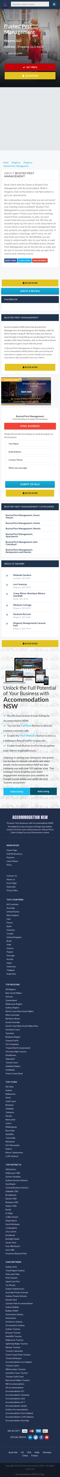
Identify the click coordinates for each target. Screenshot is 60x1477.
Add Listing (43, 791)
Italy (9, 919)
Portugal (10, 955)
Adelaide (10, 1108)
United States (13, 911)
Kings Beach (11, 1220)
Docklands (10, 1235)
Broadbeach (11, 1195)
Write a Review (30, 291)
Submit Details (30, 484)
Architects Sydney (14, 1321)
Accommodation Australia (17, 1420)
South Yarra (11, 1242)
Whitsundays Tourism (15, 1369)
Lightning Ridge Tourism (17, 1343)
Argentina (11, 974)
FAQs (9, 864)
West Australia (12, 1015)
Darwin (9, 1116)
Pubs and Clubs (13, 1274)
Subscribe (11, 886)
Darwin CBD (11, 1198)
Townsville (10, 1138)
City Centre (11, 1231)
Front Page (12, 883)
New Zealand (12, 915)
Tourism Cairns (12, 1365)
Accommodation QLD (15, 1398)
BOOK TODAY (10, 260)
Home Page (12, 850)
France (10, 922)
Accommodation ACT (15, 1402)
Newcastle (10, 1119)
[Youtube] (47, 1437)
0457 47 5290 (15, 53)
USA (29, 1452)
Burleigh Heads (12, 1239)
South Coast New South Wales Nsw (22, 1026)
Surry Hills (10, 1250)
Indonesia (11, 966)
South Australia (13, 1022)
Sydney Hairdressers (15, 1288)
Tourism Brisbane (13, 1358)
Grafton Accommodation (17, 1409)
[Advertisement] (30, 119)
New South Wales (14, 993)
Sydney (9, 1090)
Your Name (13, 443)
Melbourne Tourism (14, 1340)
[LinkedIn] (30, 1437)
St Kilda (9, 1213)
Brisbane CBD (12, 1202)
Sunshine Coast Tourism (17, 1373)
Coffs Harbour (12, 1156)
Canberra (10, 1112)
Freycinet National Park (16, 1253)
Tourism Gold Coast (15, 1376)
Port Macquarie (13, 1145)
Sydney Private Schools (16, 1296)
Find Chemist (11, 1277)
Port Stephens (12, 1044)
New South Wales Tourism (18, 1380)
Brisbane (10, 1105)
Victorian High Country (16, 1051)
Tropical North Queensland (18, 1048)
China (25, 1455)
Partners (11, 857)
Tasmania (10, 1033)
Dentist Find (11, 1299)
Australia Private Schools (17, 1292)
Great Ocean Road (14, 1073)
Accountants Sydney (15, 1325)
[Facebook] (41, 1437)
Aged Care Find (13, 1281)
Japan (9, 963)
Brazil (9, 941)
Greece (10, 948)
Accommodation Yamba (16, 1406)
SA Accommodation (14, 1387)
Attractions (11, 1318)
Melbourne (10, 1094)
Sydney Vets (11, 1267)
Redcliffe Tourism (14, 1336)
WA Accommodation (15, 1384)
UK (22, 1452)
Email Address (15, 451)
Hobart (9, 1149)
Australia (11, 908)
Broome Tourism (13, 1332)
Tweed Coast (12, 1062)
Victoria (9, 996)
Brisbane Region (13, 1037)
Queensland (11, 1000)
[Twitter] (35, 1437)
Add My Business (14, 854)
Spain (9, 926)
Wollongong (11, 1127)
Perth (8, 1097)
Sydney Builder (12, 1307)
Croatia (10, 933)
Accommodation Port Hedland (19, 1413)
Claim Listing (25, 260)
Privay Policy (12, 890)
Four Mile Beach (13, 1246)
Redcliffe (10, 1134)
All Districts (11, 1169)
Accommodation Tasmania (17, 1395)
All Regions (11, 989)
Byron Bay (10, 1130)
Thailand (10, 970)
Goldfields (10, 1070)
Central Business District (17, 1187)
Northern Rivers (13, 1018)
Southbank (10, 1184)
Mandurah (10, 1141)
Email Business (40, 260)
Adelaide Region (13, 1066)
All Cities (10, 1086)
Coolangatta (11, 1228)
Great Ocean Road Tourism (18, 1354)
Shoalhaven (11, 1055)
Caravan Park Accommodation (19, 1303)
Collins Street (12, 1217)
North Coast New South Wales (19, 1011)
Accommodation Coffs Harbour (20, 1417)
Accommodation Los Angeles (19, 1362)
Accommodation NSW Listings (30, 1474)
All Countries (12, 904)
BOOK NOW (31, 75)
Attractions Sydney (14, 1314)
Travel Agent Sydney (15, 1270)
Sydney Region (12, 1007)
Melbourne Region (14, 1004)
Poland (10, 952)
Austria (10, 959)
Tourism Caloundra (14, 1351)
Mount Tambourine (14, 1152)
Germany (11, 930)
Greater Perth (12, 1040)
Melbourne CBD (13, 1173)
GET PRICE (31, 67)
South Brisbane (13, 1224)
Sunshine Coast (13, 1029)
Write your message (18, 468)
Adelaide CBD (12, 1191)
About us (11, 879)
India (9, 944)
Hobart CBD (11, 1206)
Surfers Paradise (13, 1176)
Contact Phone (16, 460)
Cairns (8, 1123)
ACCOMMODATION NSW (30, 817)
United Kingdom (14, 937)
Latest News (12, 861)
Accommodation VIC (15, 1391)
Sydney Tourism (13, 1329)
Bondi (8, 1209)
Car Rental (10, 1285)
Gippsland (10, 1059)
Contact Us (12, 875)
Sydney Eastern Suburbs (17, 1180)
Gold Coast (11, 1101)
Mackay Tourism (13, 1347)
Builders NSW (12, 1310)
